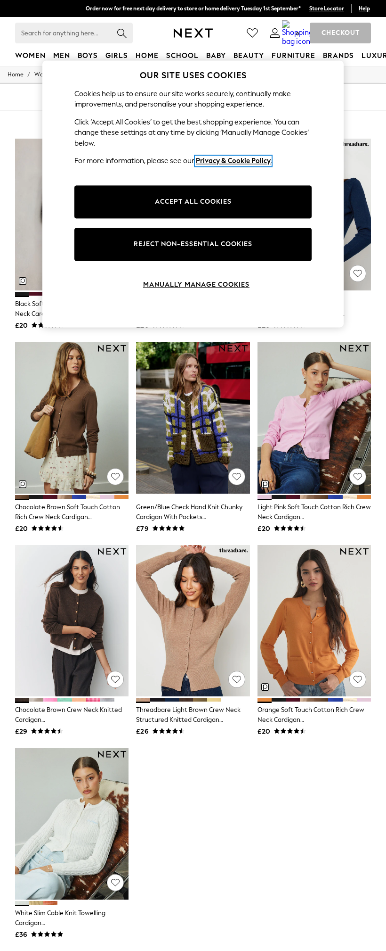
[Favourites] (252, 33)
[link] (275, 33)
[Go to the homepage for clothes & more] (193, 33)
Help (364, 8)
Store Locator (326, 8)
